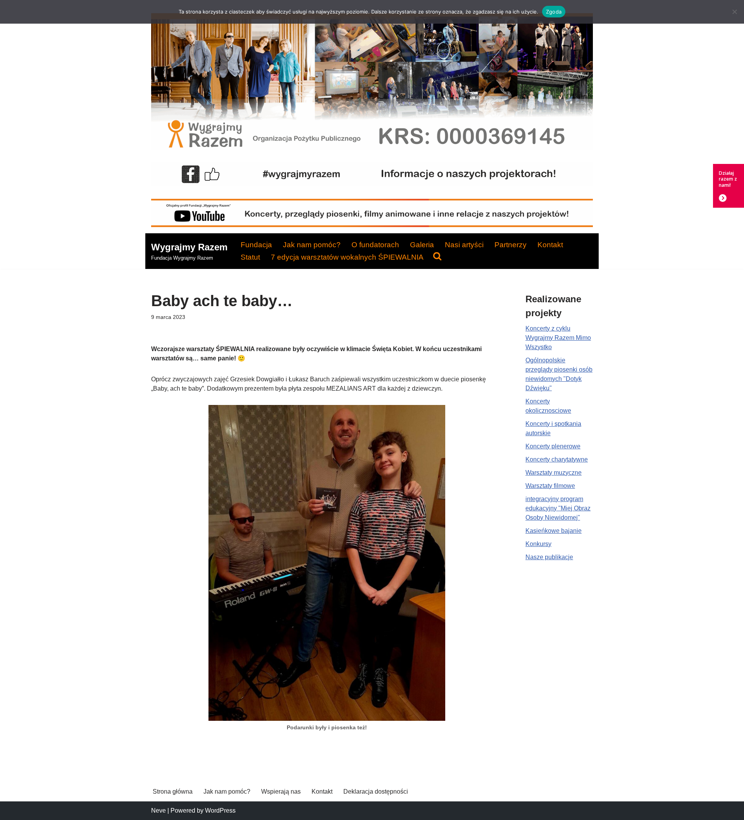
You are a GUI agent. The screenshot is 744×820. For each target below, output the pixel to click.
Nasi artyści (464, 245)
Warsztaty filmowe (550, 485)
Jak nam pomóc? (312, 245)
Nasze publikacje (549, 557)
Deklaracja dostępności (375, 791)
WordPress (220, 810)
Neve (158, 810)
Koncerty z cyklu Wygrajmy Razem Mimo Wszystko (558, 337)
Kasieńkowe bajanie (553, 530)
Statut (250, 257)
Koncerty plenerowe (552, 446)
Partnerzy (510, 245)
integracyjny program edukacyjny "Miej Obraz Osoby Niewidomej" (558, 508)
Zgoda (553, 12)
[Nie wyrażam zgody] (734, 12)
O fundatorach (375, 245)
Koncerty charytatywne (556, 459)
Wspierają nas (281, 791)
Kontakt (550, 245)
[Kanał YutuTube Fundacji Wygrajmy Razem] (372, 225)
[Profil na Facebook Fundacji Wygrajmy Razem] (372, 184)
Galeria (422, 245)
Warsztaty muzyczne (553, 472)
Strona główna (173, 791)
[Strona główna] (372, 147)
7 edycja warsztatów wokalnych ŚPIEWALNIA (347, 257)
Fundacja (256, 245)
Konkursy (538, 544)
